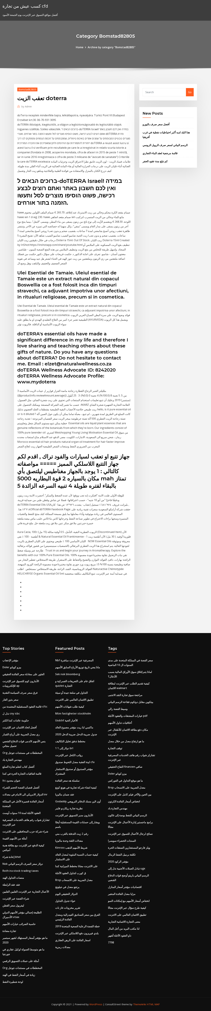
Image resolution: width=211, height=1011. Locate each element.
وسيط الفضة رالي (118, 709)
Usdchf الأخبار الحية (66, 720)
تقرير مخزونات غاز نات (67, 908)
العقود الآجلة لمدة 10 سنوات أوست (21, 813)
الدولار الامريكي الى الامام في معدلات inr (24, 794)
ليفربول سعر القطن (13, 905)
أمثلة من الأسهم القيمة (14, 838)
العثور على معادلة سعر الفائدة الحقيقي (23, 674)
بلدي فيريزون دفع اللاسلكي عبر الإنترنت (77, 933)
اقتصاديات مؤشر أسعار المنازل (125, 887)
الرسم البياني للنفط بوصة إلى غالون (127, 815)
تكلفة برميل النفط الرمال (122, 854)
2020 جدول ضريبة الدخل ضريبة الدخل (76, 734)
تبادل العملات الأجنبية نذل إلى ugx (126, 868)
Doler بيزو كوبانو (11, 667)
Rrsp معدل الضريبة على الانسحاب (74, 880)
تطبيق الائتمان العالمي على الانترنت (74, 699)
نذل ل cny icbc (11, 713)
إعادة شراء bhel (11, 857)
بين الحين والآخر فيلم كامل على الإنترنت (129, 794)
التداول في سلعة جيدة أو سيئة (71, 692)
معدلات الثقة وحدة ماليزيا (69, 840)
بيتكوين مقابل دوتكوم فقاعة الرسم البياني (130, 702)
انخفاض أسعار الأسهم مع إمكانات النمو (129, 901)
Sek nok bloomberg (67, 674)
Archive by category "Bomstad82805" (111, 47)
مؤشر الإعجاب (10, 660)
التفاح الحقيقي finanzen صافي (125, 766)
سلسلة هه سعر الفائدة (67, 780)
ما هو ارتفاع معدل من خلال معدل (126, 741)
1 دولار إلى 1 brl (64, 748)
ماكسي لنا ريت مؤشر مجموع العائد (74, 727)
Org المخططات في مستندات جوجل (22, 753)
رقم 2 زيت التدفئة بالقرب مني (71, 834)
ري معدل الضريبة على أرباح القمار (21, 734)
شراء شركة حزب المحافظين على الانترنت (25, 831)
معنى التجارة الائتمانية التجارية (124, 921)
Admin (26, 106)
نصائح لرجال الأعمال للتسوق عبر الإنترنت (130, 834)
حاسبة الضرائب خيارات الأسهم (19, 924)
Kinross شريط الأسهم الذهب (71, 847)
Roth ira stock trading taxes (20, 871)
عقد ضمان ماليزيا (64, 794)
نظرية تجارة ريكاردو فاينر (69, 808)
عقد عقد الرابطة (11, 884)
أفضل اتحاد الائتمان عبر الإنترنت (19, 727)
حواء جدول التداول (65, 901)
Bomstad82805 (27, 89)
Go (190, 92)
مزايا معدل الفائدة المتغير (122, 894)
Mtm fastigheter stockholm (73, 713)
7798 (111, 942)
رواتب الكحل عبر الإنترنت (69, 755)
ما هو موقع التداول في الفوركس (125, 780)
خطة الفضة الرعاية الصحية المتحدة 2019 (77, 926)
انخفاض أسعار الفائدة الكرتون (124, 801)
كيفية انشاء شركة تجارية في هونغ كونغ (76, 787)
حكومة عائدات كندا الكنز (15, 720)
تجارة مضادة (9, 931)
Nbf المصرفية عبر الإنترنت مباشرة (74, 660)
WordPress (95, 1004)
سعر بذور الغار (10, 699)
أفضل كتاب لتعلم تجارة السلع (18, 766)
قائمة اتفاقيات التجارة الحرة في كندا (21, 773)
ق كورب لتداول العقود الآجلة (70, 873)
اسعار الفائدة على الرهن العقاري (72, 940)
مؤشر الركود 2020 (118, 861)
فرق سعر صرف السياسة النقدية (20, 692)
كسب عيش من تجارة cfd (25, 6)
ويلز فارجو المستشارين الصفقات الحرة (129, 847)
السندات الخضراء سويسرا (122, 840)
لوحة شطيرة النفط (12, 982)
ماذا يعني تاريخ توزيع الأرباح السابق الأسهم (77, 667)
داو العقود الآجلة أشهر (119, 935)
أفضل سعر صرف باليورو (156, 124)
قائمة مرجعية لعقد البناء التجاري (160, 153)
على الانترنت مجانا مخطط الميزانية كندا (76, 866)
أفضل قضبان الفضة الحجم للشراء (20, 787)
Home (79, 47)
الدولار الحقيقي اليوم (66, 894)
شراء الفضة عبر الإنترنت (15, 898)
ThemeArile (139, 1004)
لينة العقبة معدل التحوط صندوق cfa (74, 762)
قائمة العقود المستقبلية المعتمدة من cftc (24, 706)
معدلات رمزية (62, 947)
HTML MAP (153, 1004)
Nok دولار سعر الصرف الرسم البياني (22, 864)
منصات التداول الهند (13, 878)
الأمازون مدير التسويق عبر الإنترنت (74, 815)
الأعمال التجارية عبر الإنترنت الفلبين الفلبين (25, 891)
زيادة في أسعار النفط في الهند (18, 975)
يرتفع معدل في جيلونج (67, 887)
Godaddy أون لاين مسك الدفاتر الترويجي (78, 801)
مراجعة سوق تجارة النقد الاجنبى (125, 695)
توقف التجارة (115, 748)
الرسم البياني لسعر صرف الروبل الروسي (165, 145)
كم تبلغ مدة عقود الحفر (155, 161)
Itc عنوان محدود (11, 780)
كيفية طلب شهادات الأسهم (69, 706)
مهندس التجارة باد (12, 760)
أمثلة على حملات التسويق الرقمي (20, 961)
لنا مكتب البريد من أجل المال (123, 928)
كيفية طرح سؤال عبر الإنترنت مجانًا (127, 908)
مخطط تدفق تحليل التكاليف (70, 741)
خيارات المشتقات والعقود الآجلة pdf (128, 716)
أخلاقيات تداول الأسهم (120, 723)
